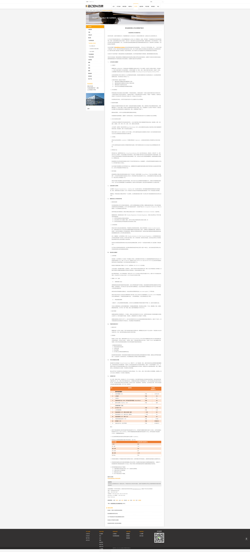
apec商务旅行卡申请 (91, 89)
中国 (89, 32)
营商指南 (128, 538)
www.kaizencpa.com (136, 488)
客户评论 (88, 538)
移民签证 (101, 542)
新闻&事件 (115, 531)
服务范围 (124, 6)
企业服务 (101, 533)
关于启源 (118, 6)
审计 (100, 535)
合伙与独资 (91, 51)
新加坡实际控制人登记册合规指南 (114, 523)
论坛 (158, 6)
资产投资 (101, 550)
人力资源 (101, 548)
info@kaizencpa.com (115, 490)
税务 (100, 540)
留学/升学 (101, 546)
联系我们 (153, 6)
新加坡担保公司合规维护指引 (107, 10)
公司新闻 (114, 533)
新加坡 (94, 10)
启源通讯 (128, 535)
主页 (113, 6)
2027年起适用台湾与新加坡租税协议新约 (116, 516)
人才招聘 (141, 533)
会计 (100, 538)
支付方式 (88, 540)
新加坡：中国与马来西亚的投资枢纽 (115, 510)
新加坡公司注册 (99, 10)
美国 (89, 62)
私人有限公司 (92, 45)
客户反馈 (141, 535)
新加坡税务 (91, 54)
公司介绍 (88, 533)
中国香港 (90, 29)
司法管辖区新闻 (116, 535)
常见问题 (147, 6)
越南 (89, 70)
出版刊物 (141, 6)
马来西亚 (90, 59)
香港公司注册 (90, 86)
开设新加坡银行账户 (91, 87)
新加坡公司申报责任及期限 (113, 520)
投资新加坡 (91, 40)
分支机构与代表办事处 (94, 48)
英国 (89, 67)
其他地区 (90, 76)
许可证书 (88, 535)
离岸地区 (90, 73)
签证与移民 (91, 57)
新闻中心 (130, 6)
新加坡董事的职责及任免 (113, 513)
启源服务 (128, 533)
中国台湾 (90, 34)
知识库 (135, 6)
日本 (89, 65)
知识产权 (90, 78)
